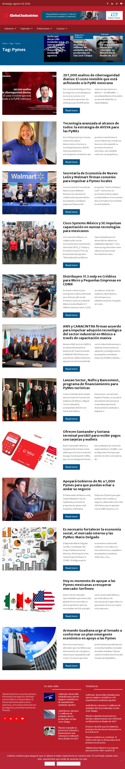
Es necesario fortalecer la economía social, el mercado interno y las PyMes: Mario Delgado (92, 533)
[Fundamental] (82, 15)
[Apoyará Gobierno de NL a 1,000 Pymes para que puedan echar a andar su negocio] (29, 499)
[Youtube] (121, 3)
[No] (121, 760)
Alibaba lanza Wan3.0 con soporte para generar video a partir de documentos (102, 751)
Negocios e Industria (79, 36)
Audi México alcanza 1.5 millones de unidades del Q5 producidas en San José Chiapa (68, 716)
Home (4, 43)
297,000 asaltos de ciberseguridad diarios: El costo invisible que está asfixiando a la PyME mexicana (91, 79)
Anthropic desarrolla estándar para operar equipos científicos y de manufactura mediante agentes (68, 699)
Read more (71, 110)
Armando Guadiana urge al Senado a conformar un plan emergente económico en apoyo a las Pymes (92, 634)
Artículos (105, 34)
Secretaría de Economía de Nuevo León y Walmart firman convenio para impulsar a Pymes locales (90, 177)
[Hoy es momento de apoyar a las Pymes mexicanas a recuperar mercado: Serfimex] (29, 598)
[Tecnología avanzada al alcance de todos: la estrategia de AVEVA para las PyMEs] (29, 142)
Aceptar (50, 763)
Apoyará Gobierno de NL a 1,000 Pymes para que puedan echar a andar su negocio (89, 485)
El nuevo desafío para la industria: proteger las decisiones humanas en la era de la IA (103, 729)
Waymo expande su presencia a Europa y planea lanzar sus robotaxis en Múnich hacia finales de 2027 (68, 733)
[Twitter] (116, 3)
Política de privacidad (68, 763)
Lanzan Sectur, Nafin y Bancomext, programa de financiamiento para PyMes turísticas (91, 384)
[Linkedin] (112, 3)
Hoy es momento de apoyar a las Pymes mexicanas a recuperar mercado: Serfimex (89, 585)
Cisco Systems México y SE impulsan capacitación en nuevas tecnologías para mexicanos (92, 227)
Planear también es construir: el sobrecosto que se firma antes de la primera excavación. (103, 740)
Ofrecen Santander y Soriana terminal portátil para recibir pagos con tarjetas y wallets (92, 435)
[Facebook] (107, 3)
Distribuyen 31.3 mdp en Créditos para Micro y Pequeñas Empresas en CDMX (92, 280)
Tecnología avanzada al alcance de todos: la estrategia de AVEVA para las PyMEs (91, 127)
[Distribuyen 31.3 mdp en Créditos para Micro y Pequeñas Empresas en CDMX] (29, 296)
